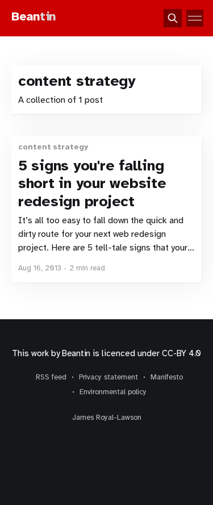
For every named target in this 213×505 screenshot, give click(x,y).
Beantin (76, 353)
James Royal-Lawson (106, 417)
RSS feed (51, 377)
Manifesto (167, 377)
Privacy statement (108, 377)
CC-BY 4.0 (181, 353)
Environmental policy (113, 392)
